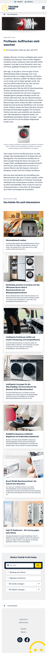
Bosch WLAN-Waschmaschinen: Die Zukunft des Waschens (21, 482)
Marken (30, 2)
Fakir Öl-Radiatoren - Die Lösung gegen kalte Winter (22, 531)
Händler (20, 2)
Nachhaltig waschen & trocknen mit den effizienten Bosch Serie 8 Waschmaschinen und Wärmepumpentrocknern (23, 289)
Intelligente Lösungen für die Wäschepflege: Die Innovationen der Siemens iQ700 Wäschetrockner (21, 386)
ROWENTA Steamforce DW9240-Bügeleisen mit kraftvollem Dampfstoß (22, 435)
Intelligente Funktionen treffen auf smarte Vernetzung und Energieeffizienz (23, 338)
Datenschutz (23, 622)
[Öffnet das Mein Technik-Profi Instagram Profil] (20, 640)
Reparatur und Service (18, 578)
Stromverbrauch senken (16, 240)
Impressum (23, 619)
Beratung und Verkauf (17, 572)
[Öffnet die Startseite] (11, 7)
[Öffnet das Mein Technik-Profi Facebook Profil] (27, 640)
